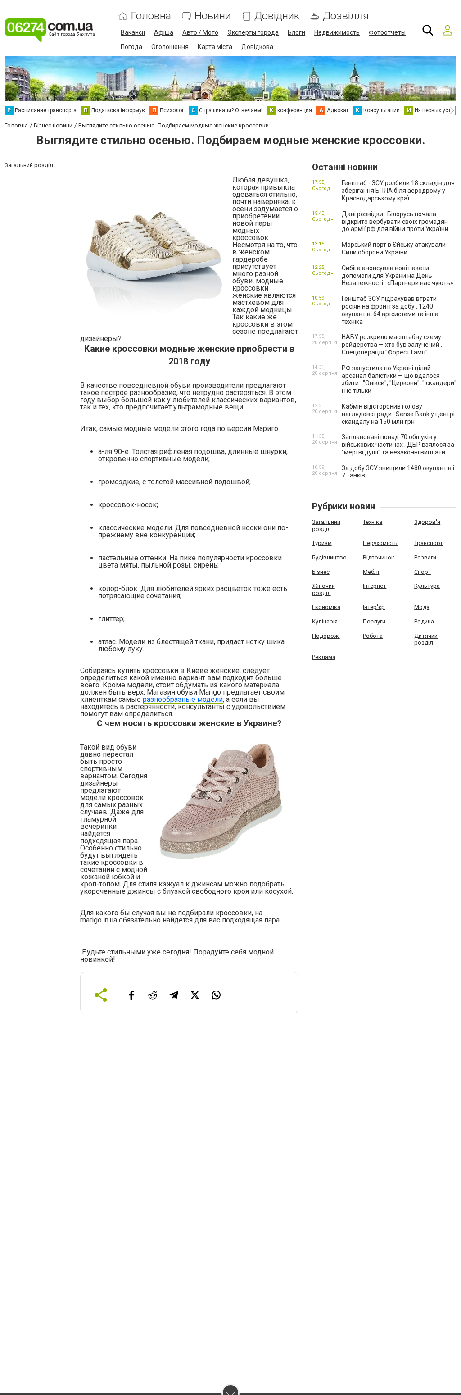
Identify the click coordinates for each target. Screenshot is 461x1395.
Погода (131, 46)
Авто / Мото (200, 32)
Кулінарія (325, 621)
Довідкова (257, 46)
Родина (424, 621)
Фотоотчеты (387, 32)
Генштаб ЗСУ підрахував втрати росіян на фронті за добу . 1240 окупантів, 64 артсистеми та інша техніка (390, 310)
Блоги (296, 32)
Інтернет (374, 585)
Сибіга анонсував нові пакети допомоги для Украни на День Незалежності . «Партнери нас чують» (397, 275)
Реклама (323, 657)
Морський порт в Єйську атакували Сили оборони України (394, 248)
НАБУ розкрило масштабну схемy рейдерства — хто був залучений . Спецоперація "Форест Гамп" (392, 344)
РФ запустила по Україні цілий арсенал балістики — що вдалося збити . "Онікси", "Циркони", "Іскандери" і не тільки (399, 379)
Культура (427, 585)
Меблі (371, 571)
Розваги (425, 557)
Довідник (276, 16)
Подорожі (326, 635)
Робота (373, 635)
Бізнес (321, 571)
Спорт (422, 571)
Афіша (163, 32)
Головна (151, 16)
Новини (212, 16)
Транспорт (428, 543)
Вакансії (133, 32)
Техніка (372, 521)
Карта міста (215, 46)
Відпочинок (378, 557)
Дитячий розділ (426, 639)
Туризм (322, 543)
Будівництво (329, 557)
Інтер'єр (374, 607)
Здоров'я (427, 521)
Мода (421, 607)
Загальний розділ (326, 525)
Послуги (374, 621)
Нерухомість (380, 543)
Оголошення (170, 46)
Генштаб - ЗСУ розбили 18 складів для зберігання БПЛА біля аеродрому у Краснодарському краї (398, 190)
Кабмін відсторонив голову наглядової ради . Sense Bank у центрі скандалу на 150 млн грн (398, 414)
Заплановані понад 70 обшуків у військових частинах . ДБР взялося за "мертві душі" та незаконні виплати (398, 444)
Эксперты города (253, 32)
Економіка (326, 607)
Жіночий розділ (323, 589)
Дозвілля (346, 16)
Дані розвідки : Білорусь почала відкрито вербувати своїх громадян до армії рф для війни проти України (395, 221)
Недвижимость (337, 32)
